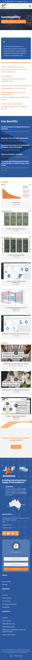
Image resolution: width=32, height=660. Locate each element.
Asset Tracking (6, 621)
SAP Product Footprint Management (16, 390)
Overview (5, 595)
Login (11, 656)
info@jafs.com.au (22, 1)
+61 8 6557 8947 (9, 1)
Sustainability (6, 607)
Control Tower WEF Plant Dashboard (16, 334)
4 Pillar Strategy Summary (16, 229)
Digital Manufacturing (8, 624)
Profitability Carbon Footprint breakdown (16, 308)
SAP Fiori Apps (6, 601)
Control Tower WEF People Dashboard (16, 282)
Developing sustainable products (16, 364)
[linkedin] (13, 533)
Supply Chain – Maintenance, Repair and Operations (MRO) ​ (14, 631)
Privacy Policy (18, 656)
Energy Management (8, 627)
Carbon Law (16, 202)
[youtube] (8, 533)
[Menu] (30, 6)
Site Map (4, 584)
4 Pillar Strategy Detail (16, 255)
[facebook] (4, 533)
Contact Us (16, 447)
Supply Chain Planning (8, 634)
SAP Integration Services (9, 604)
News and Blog (6, 581)
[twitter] (17, 533)
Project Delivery (7, 598)
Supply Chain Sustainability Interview (16, 416)
